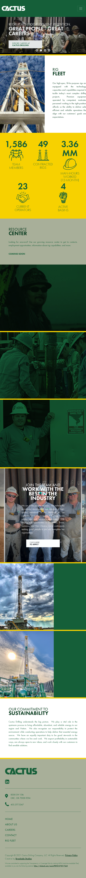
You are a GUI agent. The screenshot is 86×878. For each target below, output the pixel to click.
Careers (10, 829)
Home (9, 819)
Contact (10, 835)
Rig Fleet (10, 840)
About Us (11, 824)
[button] (6, 35)
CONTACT (20, 44)
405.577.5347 (17, 804)
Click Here (35, 543)
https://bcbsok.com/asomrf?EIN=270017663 (51, 866)
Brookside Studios (24, 858)
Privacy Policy (71, 855)
